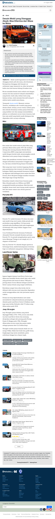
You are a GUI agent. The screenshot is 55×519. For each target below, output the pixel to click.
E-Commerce (38, 477)
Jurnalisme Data (34, 6)
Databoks (37, 495)
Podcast (21, 497)
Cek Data (37, 488)
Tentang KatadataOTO (23, 462)
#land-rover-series (22, 343)
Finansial (10, 6)
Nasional (4, 477)
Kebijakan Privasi (35, 514)
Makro (20, 477)
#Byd (45, 198)
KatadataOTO (38, 498)
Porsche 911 (7, 195)
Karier (18, 514)
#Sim (48, 195)
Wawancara (5, 494)
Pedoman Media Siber (25, 514)
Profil (4, 487)
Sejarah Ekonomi (6, 485)
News (20, 491)
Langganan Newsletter (9, 503)
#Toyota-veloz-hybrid (43, 189)
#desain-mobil (7, 340)
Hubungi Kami (33, 462)
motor (5, 364)
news (4, 376)
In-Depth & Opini (42, 6)
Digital (14, 6)
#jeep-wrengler (17, 340)
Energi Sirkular (22, 487)
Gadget (37, 481)
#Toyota (48, 186)
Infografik (37, 485)
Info (36, 490)
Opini (4, 493)
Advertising (14, 514)
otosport (5, 387)
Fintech (37, 478)
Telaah (4, 491)
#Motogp (40, 192)
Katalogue (21, 494)
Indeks (18, 446)
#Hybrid (40, 198)
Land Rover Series (10, 252)
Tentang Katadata (6, 514)
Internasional (5, 479)
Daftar (49, 506)
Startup (36, 479)
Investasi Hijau (22, 488)
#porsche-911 (27, 340)
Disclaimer (42, 514)
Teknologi (37, 482)
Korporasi (21, 481)
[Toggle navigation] (50, 10)
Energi (4, 481)
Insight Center (38, 494)
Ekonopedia (19, 6)
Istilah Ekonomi (6, 488)
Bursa (20, 479)
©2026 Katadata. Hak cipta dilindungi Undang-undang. (27, 516)
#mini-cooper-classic (9, 343)
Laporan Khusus (6, 495)
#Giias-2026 (41, 186)
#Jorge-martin (41, 195)
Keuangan (21, 478)
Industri (4, 478)
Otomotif (49, 6)
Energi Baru (21, 485)
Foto (20, 495)
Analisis (37, 487)
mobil (7, 15)
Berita (6, 6)
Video (20, 490)
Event (36, 496)
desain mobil (13, 103)
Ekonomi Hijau (26, 6)
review (5, 433)
